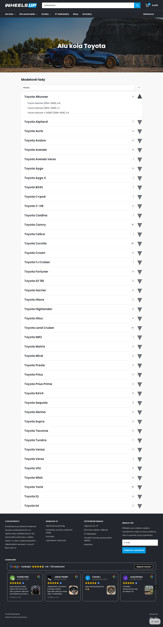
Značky (45, 14)
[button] (156, 587)
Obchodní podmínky (55, 526)
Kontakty (87, 14)
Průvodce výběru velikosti (96, 529)
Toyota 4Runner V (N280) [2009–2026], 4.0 (48, 112)
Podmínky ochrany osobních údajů (59, 531)
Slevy (75, 14)
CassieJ (96, 577)
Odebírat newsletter (134, 550)
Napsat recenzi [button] (144, 566)
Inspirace (88, 544)
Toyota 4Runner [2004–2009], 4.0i (43, 103)
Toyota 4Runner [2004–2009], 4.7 (43, 108)
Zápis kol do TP (91, 526)
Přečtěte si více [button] (15, 597)
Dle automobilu (27, 14)
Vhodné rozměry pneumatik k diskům (98, 539)
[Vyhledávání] (137, 5)
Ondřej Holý (23, 577)
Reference (148, 14)
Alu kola (9, 14)
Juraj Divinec (136, 577)
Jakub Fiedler (61, 577)
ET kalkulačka (62, 14)
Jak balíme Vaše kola (56, 540)
